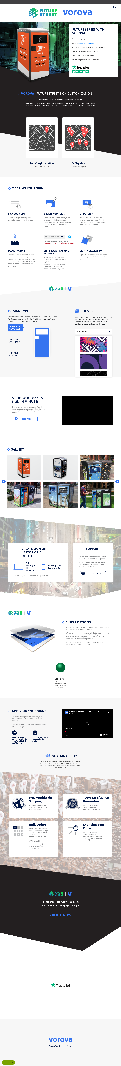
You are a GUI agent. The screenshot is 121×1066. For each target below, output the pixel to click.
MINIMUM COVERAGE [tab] (14, 354)
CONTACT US (95, 573)
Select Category (83, 331)
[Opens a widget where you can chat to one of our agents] (8, 1062)
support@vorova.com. (38, 836)
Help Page (26, 419)
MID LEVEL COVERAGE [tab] (14, 340)
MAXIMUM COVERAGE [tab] (14, 327)
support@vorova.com (86, 43)
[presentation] (4, 481)
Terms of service (55, 1046)
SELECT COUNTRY (52, 237)
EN (114, 7)
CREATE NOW (60, 915)
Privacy (69, 1046)
